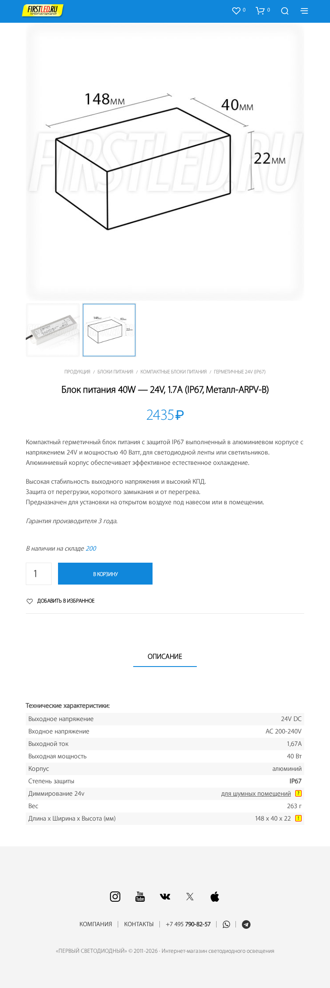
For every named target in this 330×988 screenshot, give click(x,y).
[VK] (165, 896)
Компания (95, 924)
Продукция (77, 372)
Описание (165, 657)
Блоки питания (115, 372)
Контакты (139, 924)
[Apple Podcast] (215, 896)
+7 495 (188, 924)
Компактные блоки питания (174, 372)
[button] (238, 10)
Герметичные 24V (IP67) (240, 372)
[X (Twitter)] (190, 896)
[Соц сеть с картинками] (115, 896)
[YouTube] (140, 896)
